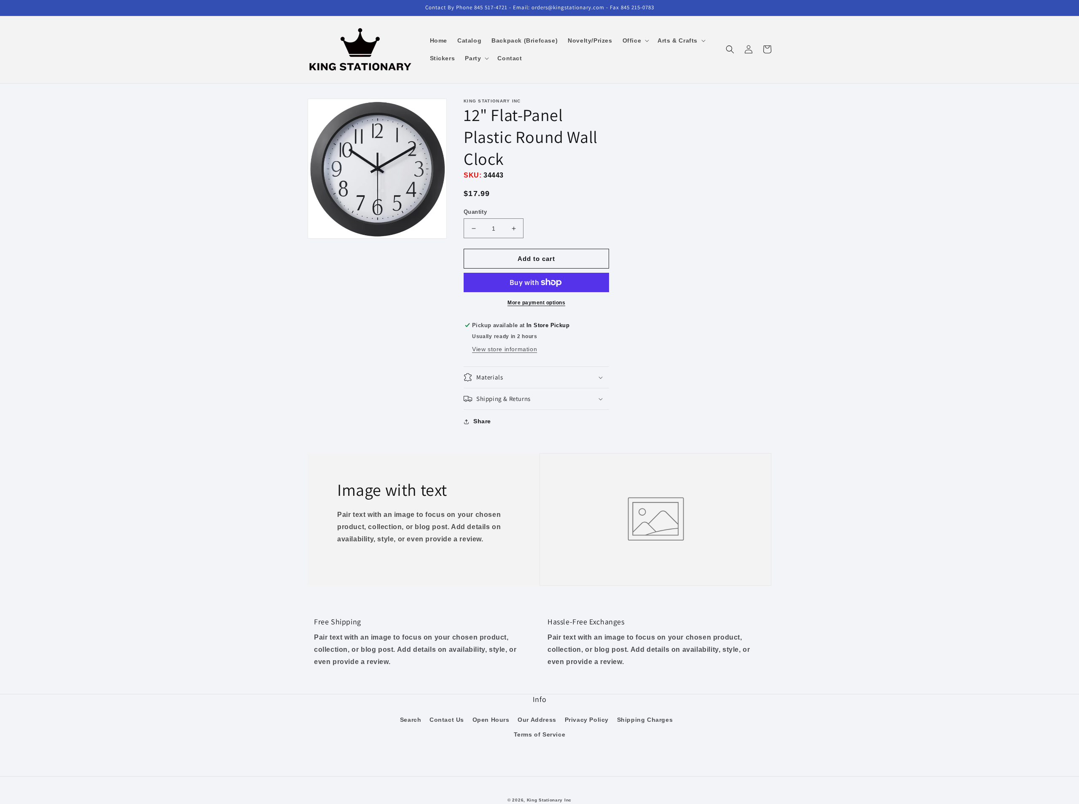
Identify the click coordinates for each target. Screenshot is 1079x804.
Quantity (475, 212)
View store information (504, 349)
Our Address (537, 719)
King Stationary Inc (549, 800)
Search (410, 719)
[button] (635, 40)
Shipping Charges (645, 719)
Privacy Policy (587, 719)
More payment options (536, 303)
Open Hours (491, 719)
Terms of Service (540, 734)
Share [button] (482, 421)
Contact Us (446, 719)
